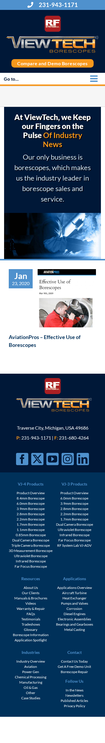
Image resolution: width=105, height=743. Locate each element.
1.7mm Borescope (31, 524)
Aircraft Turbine (74, 593)
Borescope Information (31, 635)
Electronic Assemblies (74, 619)
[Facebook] (22, 459)
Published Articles (74, 700)
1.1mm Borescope (31, 529)
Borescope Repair (74, 672)
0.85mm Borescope (31, 535)
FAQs (31, 614)
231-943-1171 (58, 4)
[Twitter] (37, 459)
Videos (30, 603)
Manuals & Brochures (30, 598)
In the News (74, 690)
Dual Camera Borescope (30, 540)
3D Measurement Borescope (30, 550)
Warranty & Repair (31, 608)
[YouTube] (52, 459)
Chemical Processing (30, 677)
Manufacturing (30, 682)
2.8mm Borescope (31, 514)
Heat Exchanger (74, 598)
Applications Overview (74, 587)
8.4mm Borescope (31, 498)
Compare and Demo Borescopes (52, 63)
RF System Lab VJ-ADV (74, 545)
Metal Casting (74, 629)
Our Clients (30, 593)
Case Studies (30, 698)
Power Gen (30, 672)
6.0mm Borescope (31, 503)
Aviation (30, 666)
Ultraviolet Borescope (31, 556)
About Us (31, 587)
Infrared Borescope (31, 561)
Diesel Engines (74, 614)
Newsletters (74, 695)
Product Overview (31, 493)
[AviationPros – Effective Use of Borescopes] (67, 298)
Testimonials (30, 619)
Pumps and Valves (74, 603)
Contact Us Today (74, 661)
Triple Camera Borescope (30, 545)
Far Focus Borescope (31, 566)
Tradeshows (31, 624)
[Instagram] (68, 459)
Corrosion (74, 608)
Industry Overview (30, 661)
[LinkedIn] (83, 459)
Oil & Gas (31, 687)
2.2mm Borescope (31, 519)
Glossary (30, 629)
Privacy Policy (74, 706)
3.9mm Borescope (31, 508)
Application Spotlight (31, 640)
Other (30, 693)
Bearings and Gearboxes (74, 624)
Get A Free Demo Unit (74, 666)
